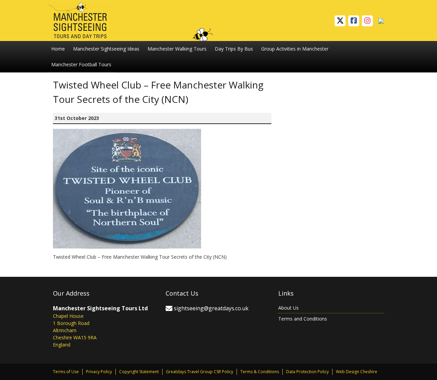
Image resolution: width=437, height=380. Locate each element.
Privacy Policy (99, 372)
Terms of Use (66, 372)
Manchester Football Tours (81, 64)
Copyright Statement (139, 372)
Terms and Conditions (302, 318)
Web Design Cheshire (356, 372)
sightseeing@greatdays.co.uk (211, 308)
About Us (288, 307)
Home (58, 48)
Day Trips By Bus (234, 48)
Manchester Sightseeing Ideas (106, 48)
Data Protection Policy (307, 372)
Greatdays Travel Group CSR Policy (199, 372)
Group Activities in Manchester (294, 48)
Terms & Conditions (259, 372)
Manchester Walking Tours (177, 48)
